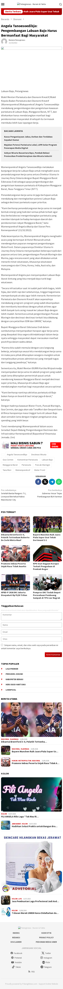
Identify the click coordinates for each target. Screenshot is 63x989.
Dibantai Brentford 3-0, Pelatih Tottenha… (24, 741)
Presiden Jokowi (14, 674)
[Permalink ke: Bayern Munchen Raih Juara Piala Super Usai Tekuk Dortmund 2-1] (47, 524)
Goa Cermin (8, 459)
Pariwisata (26, 464)
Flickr (48, 962)
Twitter (48, 953)
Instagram (48, 958)
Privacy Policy (46, 937)
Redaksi (16, 937)
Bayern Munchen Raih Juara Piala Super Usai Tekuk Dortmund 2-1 (46, 537)
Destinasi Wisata (38, 454)
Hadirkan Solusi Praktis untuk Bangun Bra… (34, 826)
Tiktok (18, 967)
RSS (33, 971)
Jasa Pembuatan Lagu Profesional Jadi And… (35, 901)
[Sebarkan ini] (38, 482)
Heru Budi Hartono (16, 684)
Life (20, 899)
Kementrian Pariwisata (27, 459)
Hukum (15, 761)
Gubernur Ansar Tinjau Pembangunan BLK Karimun (49, 493)
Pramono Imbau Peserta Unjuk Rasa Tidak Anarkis (13, 565)
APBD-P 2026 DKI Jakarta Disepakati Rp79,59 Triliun (14, 594)
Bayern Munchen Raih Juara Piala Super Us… (35, 751)
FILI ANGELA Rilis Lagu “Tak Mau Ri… (20, 816)
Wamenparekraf (22, 470)
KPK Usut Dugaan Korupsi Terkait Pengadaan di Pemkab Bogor (46, 566)
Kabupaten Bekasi (14, 679)
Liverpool (11, 690)
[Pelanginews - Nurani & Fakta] (31, 4)
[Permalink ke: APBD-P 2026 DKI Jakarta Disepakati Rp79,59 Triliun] (15, 582)
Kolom (5, 773)
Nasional (5, 739)
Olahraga (14, 739)
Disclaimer (16, 942)
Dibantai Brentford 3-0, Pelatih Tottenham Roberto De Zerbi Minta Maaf (15, 537)
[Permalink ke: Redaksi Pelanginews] (4, 41)
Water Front (39, 470)
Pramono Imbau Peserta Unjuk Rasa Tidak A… (35, 763)
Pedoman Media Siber (46, 942)
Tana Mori (7, 470)
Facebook (18, 953)
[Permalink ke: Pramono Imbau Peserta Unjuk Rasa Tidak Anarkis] (15, 553)
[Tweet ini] (45, 482)
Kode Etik (46, 933)
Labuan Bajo (47, 459)
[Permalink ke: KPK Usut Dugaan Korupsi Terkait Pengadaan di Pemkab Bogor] (47, 553)
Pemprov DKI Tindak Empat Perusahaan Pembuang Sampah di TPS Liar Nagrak (47, 595)
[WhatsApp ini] (59, 482)
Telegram (48, 967)
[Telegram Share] (52, 482)
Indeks (16, 933)
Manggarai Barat (10, 464)
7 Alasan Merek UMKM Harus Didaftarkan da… (35, 913)
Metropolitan (24, 761)
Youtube (18, 962)
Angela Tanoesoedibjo (17, 454)
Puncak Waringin (42, 464)
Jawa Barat (16, 824)
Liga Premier (12, 669)
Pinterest (18, 958)
